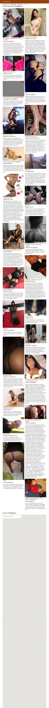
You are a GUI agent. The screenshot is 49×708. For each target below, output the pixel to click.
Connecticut (20, 4)
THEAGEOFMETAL (6, 1)
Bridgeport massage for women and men (12, 39)
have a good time (8, 289)
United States (13, 4)
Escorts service (6, 4)
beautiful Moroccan (31, 136)
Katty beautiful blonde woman (12, 250)
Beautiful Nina (7, 375)
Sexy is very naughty (9, 71)
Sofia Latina (28, 316)
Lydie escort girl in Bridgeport (12, 162)
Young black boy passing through (13, 97)
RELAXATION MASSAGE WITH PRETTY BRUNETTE (34, 498)
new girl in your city (31, 37)
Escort (27, 205)
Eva (26, 93)
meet (4, 481)
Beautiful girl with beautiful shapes (33, 420)
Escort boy (6, 434)
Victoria (27, 344)
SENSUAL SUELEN (8, 408)
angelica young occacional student (33, 245)
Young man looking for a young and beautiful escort (34, 380)
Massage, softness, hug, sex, (34, 279)
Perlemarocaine (7, 197)
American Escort (8, 135)
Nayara (5, 328)
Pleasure (27, 169)
